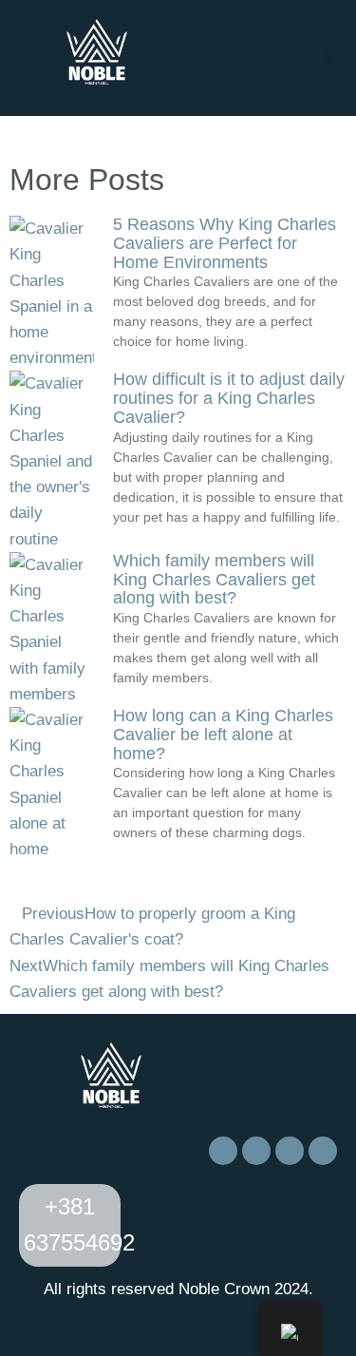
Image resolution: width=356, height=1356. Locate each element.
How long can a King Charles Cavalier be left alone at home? (223, 734)
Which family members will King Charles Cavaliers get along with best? (214, 579)
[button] (329, 57)
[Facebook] (223, 1150)
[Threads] (323, 1150)
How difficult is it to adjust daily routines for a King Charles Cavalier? (229, 398)
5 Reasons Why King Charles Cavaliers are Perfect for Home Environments (224, 243)
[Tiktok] (289, 1150)
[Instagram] (256, 1150)
